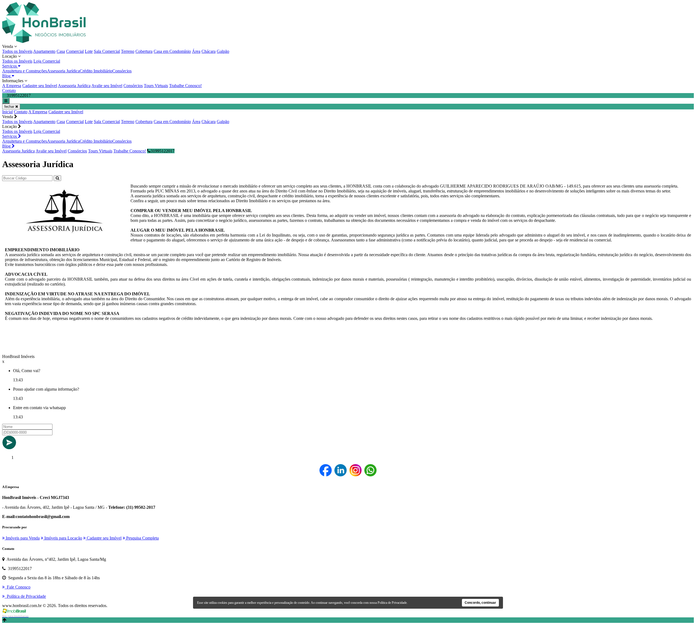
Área (196, 51)
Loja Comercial (46, 61)
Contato (9, 90)
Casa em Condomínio (172, 51)
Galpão (223, 51)
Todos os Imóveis (17, 51)
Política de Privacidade (392, 603)
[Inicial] (44, 41)
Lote (89, 51)
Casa (61, 51)
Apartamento (44, 51)
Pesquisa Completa (142, 538)
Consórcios (122, 71)
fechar (9, 107)
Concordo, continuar (480, 603)
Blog (7, 75)
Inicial (7, 111)
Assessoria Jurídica (63, 71)
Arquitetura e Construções (24, 71)
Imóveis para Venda (22, 538)
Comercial (75, 51)
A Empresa (11, 85)
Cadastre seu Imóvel (39, 85)
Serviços (10, 66)
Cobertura (144, 51)
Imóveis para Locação (62, 538)
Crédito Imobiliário (96, 71)
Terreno (127, 51)
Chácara (208, 51)
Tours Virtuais (156, 85)
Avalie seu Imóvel (106, 85)
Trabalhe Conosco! (185, 85)
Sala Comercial (107, 51)
